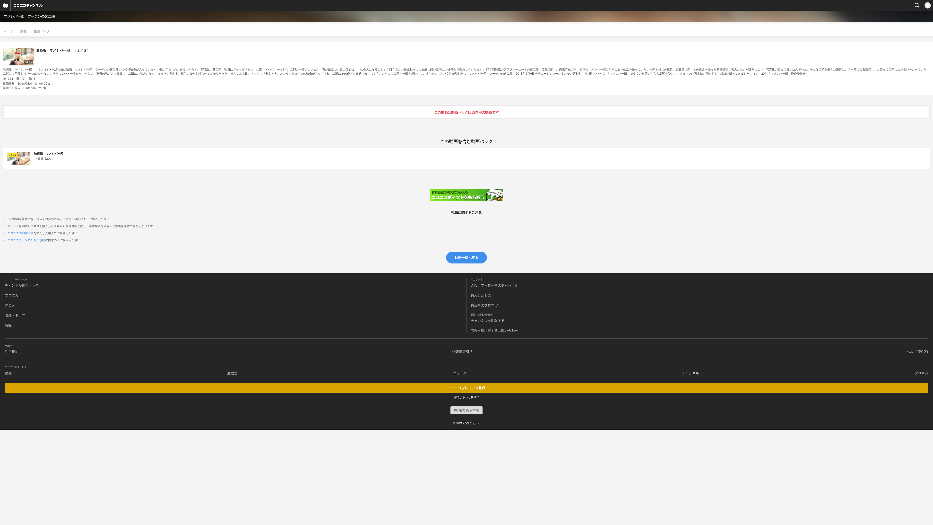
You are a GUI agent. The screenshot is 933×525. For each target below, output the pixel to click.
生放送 (232, 373)
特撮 (8, 325)
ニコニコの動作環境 (20, 233)
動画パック (42, 31)
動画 (23, 31)
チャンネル (690, 373)
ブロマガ (11, 295)
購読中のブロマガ (484, 305)
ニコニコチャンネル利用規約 (26, 240)
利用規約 (11, 352)
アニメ (10, 305)
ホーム (8, 31)
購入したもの (481, 295)
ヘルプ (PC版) (917, 352)
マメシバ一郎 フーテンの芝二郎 (29, 16)
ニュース (459, 373)
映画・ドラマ (15, 315)
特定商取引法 (462, 352)
